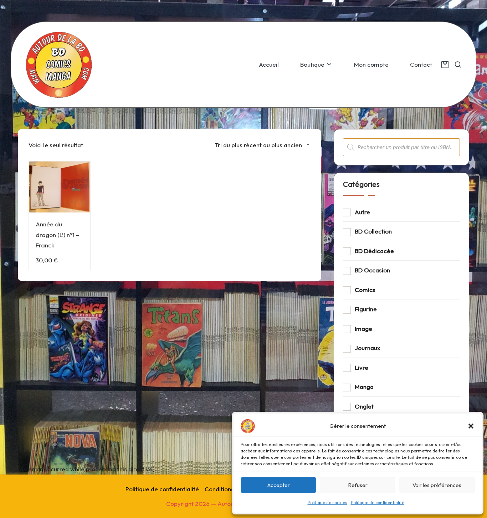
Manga (364, 386)
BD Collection (373, 231)
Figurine (366, 309)
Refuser (358, 485)
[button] (471, 426)
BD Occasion (372, 270)
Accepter (278, 485)
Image (363, 328)
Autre (362, 212)
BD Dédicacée (374, 251)
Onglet (364, 406)
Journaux (367, 348)
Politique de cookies (327, 502)
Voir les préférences (436, 485)
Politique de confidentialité (377, 502)
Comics (365, 289)
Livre (361, 367)
